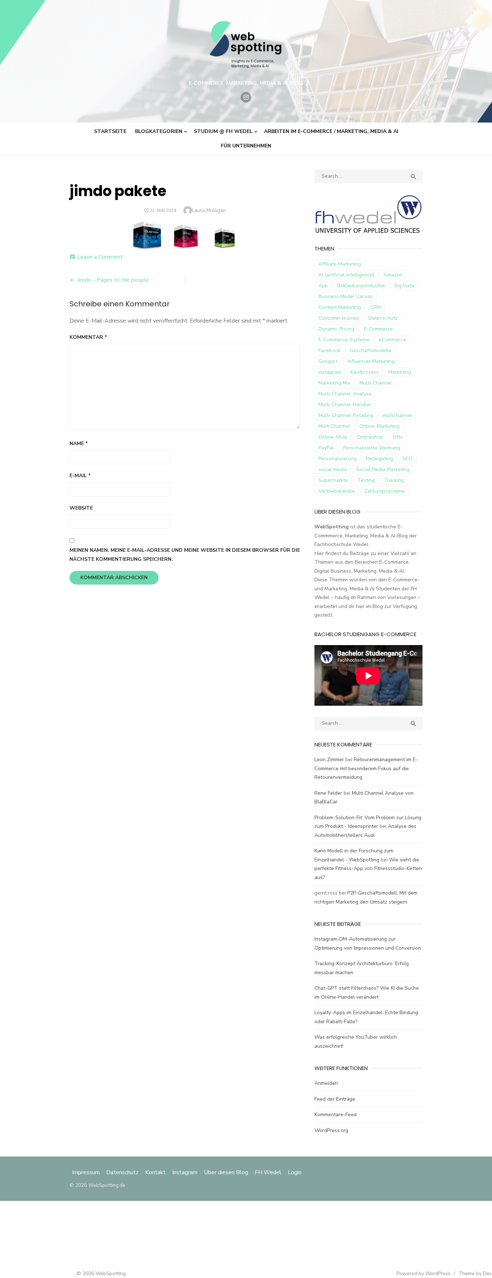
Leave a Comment (100, 257)
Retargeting (379, 458)
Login (294, 1172)
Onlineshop (370, 437)
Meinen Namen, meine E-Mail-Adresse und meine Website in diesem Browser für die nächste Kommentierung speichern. (185, 555)
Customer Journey (338, 318)
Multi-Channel (375, 383)
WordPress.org (331, 1130)
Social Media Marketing (383, 469)
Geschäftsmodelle (371, 350)
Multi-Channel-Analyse (345, 393)
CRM (375, 307)
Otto (398, 437)
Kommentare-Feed (335, 1114)
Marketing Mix (334, 383)
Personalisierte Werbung (371, 447)
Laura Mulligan (209, 210)
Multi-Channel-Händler (344, 404)
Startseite (110, 131)
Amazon (393, 274)
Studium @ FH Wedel (223, 131)
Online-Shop (333, 437)
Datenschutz (383, 318)
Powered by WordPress (424, 1273)
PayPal (326, 447)
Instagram (184, 1172)
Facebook (329, 350)
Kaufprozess (364, 372)
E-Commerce (378, 328)
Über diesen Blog (226, 1172)
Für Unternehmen (246, 145)
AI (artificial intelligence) (346, 274)
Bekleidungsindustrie (361, 285)
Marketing (399, 372)
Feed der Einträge (334, 1099)
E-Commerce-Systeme (344, 339)
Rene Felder (328, 793)
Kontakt (155, 1172)
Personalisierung (337, 458)
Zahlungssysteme (384, 491)
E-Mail (80, 475)
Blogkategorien (158, 131)
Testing (366, 480)
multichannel (397, 415)
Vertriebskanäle (336, 491)
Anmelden (326, 1083)
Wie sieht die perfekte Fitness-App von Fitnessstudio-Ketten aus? (368, 868)
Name (79, 443)
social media (332, 469)
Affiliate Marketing (339, 264)
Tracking (394, 480)
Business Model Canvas (345, 296)
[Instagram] (246, 97)
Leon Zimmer (329, 759)
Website (81, 508)
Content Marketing (339, 307)
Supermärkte (333, 480)
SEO (407, 458)
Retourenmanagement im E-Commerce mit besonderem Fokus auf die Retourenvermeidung (366, 768)
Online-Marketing (379, 426)
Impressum (86, 1172)
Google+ (328, 361)
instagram (329, 372)
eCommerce (392, 339)
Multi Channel (334, 426)
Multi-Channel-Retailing (345, 415)
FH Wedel (268, 1172)
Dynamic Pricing (336, 328)
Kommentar (88, 337)
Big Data (404, 285)
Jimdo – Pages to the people (113, 280)
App (323, 285)
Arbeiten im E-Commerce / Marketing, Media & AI (331, 131)
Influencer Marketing (371, 361)
